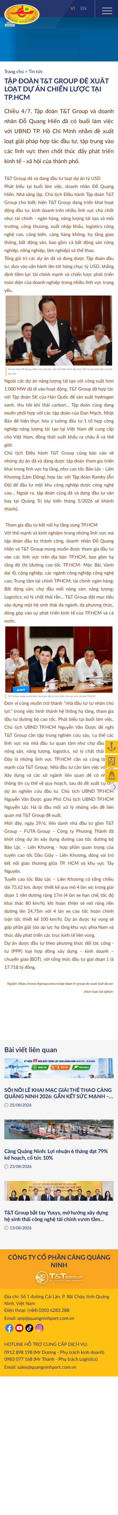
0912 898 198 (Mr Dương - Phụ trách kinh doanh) (54, 1352)
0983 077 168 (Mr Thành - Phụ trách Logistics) (51, 1359)
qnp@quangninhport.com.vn (45, 1318)
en (83, 8)
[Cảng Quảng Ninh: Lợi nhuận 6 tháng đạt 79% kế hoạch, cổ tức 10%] (59, 1129)
